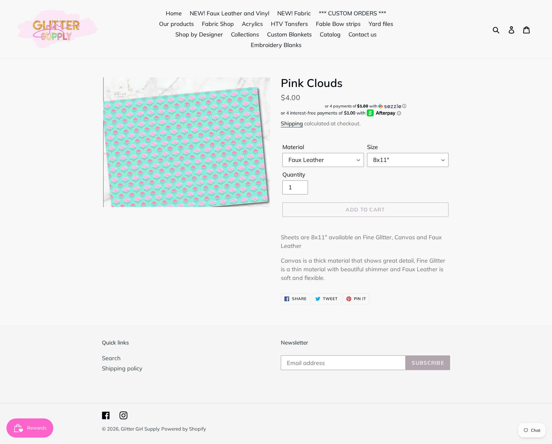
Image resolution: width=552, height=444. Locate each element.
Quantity (293, 174)
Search (111, 358)
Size (372, 147)
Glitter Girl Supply (140, 429)
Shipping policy (122, 368)
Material (293, 147)
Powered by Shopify (183, 429)
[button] (365, 106)
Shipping (292, 123)
